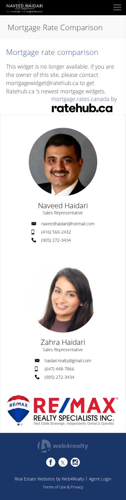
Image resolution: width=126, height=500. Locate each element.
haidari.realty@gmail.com (68, 360)
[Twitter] (63, 462)
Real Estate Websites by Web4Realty (49, 479)
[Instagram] (75, 462)
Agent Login (100, 479)
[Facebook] (50, 462)
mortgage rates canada (80, 98)
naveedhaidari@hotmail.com (67, 224)
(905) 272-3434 (56, 240)
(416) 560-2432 (56, 232)
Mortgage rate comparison (52, 52)
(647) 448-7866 (59, 369)
